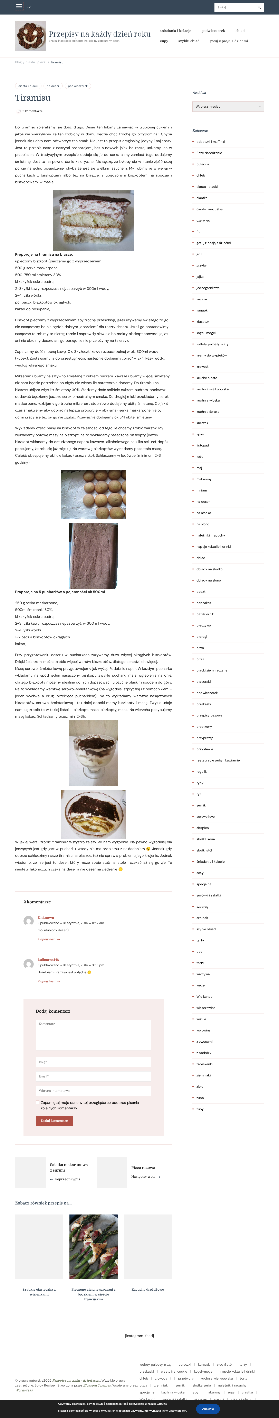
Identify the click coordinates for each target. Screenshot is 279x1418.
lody (199, 456)
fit (198, 231)
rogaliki (202, 771)
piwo (200, 648)
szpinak (202, 918)
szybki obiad (189, 41)
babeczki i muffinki (210, 141)
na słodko (203, 513)
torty (200, 963)
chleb (200, 175)
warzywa (203, 974)
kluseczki (203, 321)
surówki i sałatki (208, 895)
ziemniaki (203, 1075)
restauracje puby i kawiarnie (218, 760)
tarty (200, 940)
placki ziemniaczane (211, 670)
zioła (199, 1086)
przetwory (204, 726)
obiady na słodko (209, 569)
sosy (200, 873)
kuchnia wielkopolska (212, 389)
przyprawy (204, 738)
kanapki (202, 310)
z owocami (204, 1041)
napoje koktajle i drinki (213, 546)
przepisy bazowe (209, 715)
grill (199, 254)
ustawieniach (177, 1411)
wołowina (203, 1030)
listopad (202, 445)
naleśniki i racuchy (210, 535)
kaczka (201, 299)
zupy (164, 41)
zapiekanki (204, 1064)
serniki (201, 805)
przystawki (204, 749)
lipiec (200, 434)
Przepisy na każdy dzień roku (100, 34)
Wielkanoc (204, 996)
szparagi (203, 906)
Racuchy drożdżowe (148, 1289)
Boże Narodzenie (209, 153)
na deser (53, 86)
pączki (201, 591)
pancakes (203, 603)
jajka (200, 276)
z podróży (203, 1053)
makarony (204, 479)
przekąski (203, 704)
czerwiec (203, 220)
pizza (200, 659)
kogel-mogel (206, 333)
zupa (200, 1098)
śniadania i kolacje (175, 31)
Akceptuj (208, 1409)
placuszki (203, 681)
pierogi (201, 636)
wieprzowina (205, 1008)
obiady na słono (208, 580)
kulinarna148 (48, 960)
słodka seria (205, 839)
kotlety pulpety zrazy (212, 344)
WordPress (24, 1390)
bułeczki (202, 164)
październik (205, 614)
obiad (240, 31)
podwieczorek (213, 31)
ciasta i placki (28, 86)
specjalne (203, 884)
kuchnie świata (207, 411)
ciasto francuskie (209, 209)
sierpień (202, 828)
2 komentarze (32, 111)
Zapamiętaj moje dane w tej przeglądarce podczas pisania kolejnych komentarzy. (90, 1105)
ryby (199, 783)
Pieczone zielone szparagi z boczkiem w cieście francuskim (93, 1294)
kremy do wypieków (211, 355)
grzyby (201, 265)
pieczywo (203, 625)
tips (199, 951)
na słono (202, 524)
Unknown (46, 918)
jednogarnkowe (208, 288)
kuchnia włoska (208, 400)
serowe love (205, 816)
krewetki (203, 366)
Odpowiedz (46, 939)
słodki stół (204, 850)
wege (200, 985)
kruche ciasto (206, 378)
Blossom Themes (97, 1385)
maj (199, 468)
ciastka (202, 198)
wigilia (201, 1019)
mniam (201, 490)
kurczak (202, 423)
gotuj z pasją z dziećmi (229, 41)
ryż (198, 794)
